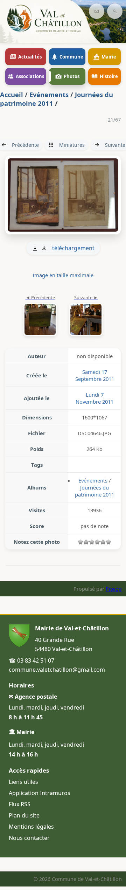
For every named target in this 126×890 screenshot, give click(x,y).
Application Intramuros (39, 793)
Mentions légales (31, 826)
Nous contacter (29, 838)
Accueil (11, 94)
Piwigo (114, 589)
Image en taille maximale (63, 275)
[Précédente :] (40, 316)
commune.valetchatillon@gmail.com (57, 669)
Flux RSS (19, 804)
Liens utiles (23, 782)
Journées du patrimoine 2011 (94, 491)
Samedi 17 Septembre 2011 (94, 375)
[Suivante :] (63, 195)
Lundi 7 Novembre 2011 (94, 398)
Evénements (49, 94)
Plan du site (24, 815)
